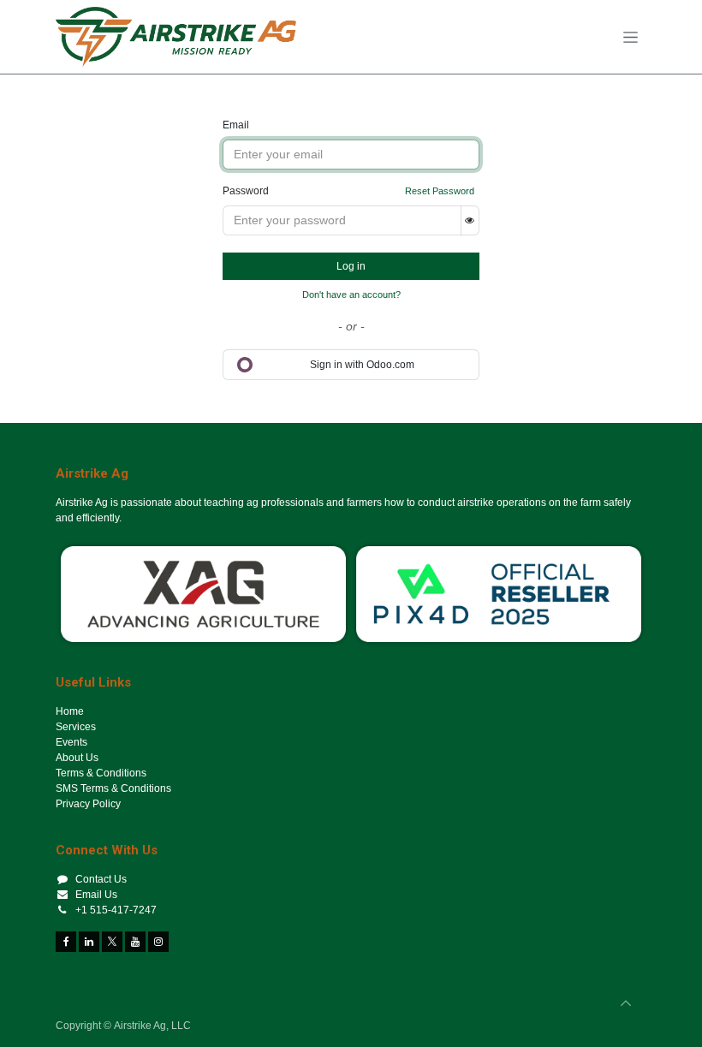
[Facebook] (66, 941)
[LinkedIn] (89, 941)
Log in (351, 266)
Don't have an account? (351, 294)
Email (236, 125)
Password (246, 191)
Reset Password (439, 191)
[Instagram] (158, 941)
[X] (112, 941)
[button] (625, 1003)
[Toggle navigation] (630, 37)
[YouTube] (135, 941)
